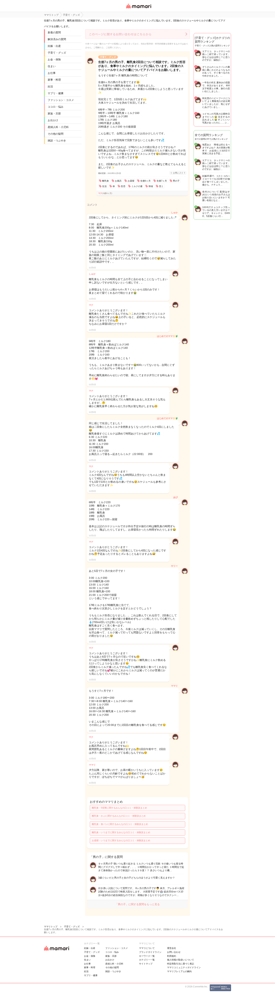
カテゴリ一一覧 (147, 959)
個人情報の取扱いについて (180, 959)
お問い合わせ (174, 952)
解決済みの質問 (57, 39)
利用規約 (171, 956)
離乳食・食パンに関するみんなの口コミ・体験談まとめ (120, 824)
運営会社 (171, 948)
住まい (52, 66)
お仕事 (52, 72)
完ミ (161, 186)
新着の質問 (54, 32)
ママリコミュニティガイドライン (184, 967)
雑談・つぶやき (57, 140)
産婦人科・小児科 (58, 127)
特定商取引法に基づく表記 (180, 963)
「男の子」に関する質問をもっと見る (137, 904)
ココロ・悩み (55, 106)
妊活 (50, 86)
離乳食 (105, 181)
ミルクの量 (137, 186)
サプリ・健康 (55, 93)
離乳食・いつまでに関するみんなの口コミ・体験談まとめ (121, 832)
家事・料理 (54, 79)
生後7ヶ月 (162, 181)
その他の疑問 (55, 133)
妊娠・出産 (54, 45)
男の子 (176, 181)
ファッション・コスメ (61, 99)
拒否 (123, 186)
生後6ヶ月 (145, 181)
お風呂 (118, 181)
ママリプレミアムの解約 (179, 971)
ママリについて (147, 948)
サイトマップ (145, 963)
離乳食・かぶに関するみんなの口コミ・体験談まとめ (119, 816)
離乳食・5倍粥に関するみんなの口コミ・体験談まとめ (119, 808)
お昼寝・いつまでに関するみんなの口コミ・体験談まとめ (121, 840)
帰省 (151, 186)
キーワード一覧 (147, 956)
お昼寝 (131, 181)
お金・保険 (54, 59)
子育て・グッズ (57, 52)
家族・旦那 (54, 113)
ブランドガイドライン (150, 952)
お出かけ (53, 120)
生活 (104, 186)
